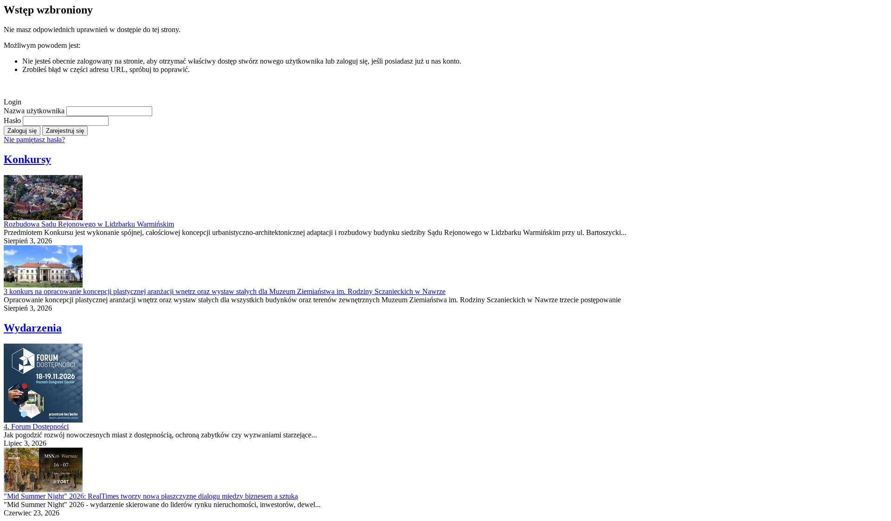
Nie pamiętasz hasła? (34, 139)
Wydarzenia (33, 328)
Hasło (13, 120)
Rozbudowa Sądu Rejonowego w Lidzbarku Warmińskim (89, 224)
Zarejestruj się (65, 130)
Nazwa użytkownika (35, 111)
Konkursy (27, 159)
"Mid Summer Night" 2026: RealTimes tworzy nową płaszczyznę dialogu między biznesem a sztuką (151, 496)
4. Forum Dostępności (36, 426)
